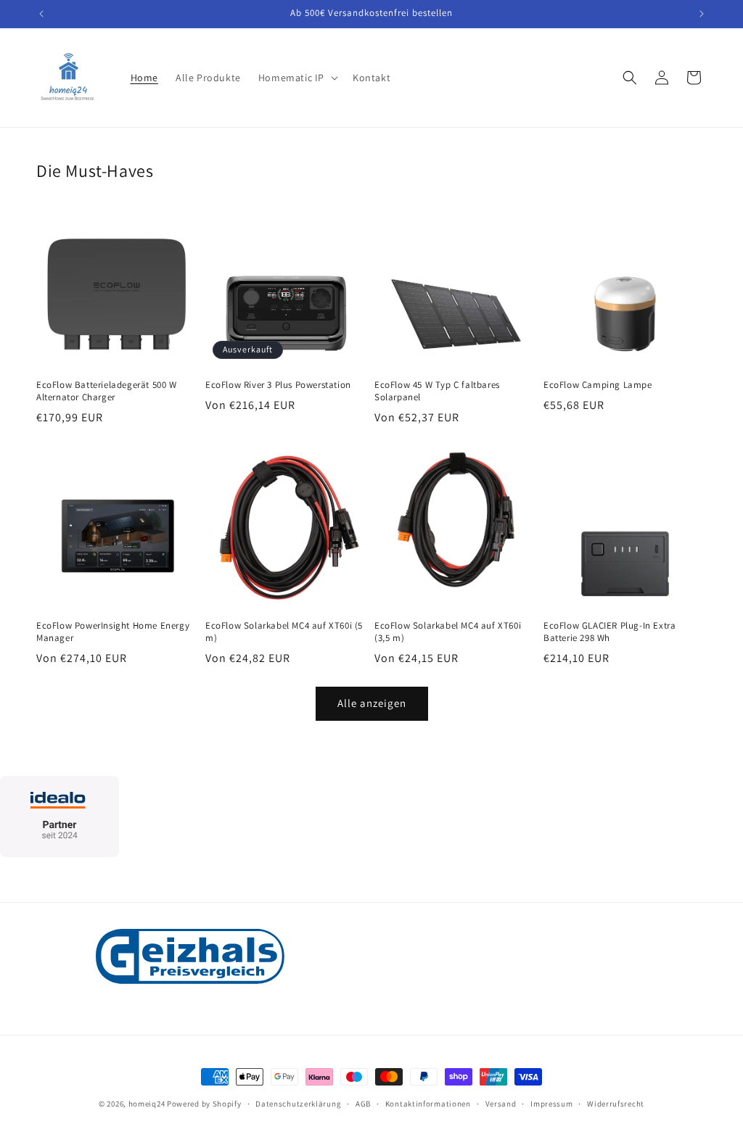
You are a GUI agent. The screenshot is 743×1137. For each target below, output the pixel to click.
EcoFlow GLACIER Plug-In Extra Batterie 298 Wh (609, 632)
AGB (363, 1104)
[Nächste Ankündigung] (702, 14)
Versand (501, 1104)
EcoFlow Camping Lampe (597, 385)
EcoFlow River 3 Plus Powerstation (278, 385)
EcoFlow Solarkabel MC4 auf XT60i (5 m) (284, 632)
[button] (297, 77)
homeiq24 (146, 1104)
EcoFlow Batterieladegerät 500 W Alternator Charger (106, 391)
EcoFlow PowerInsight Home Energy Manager (112, 632)
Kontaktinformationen (428, 1104)
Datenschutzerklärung (298, 1104)
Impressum (551, 1104)
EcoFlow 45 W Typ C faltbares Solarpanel (437, 391)
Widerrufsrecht (615, 1104)
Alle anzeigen (371, 703)
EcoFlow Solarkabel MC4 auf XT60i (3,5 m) (447, 632)
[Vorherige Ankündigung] (41, 14)
